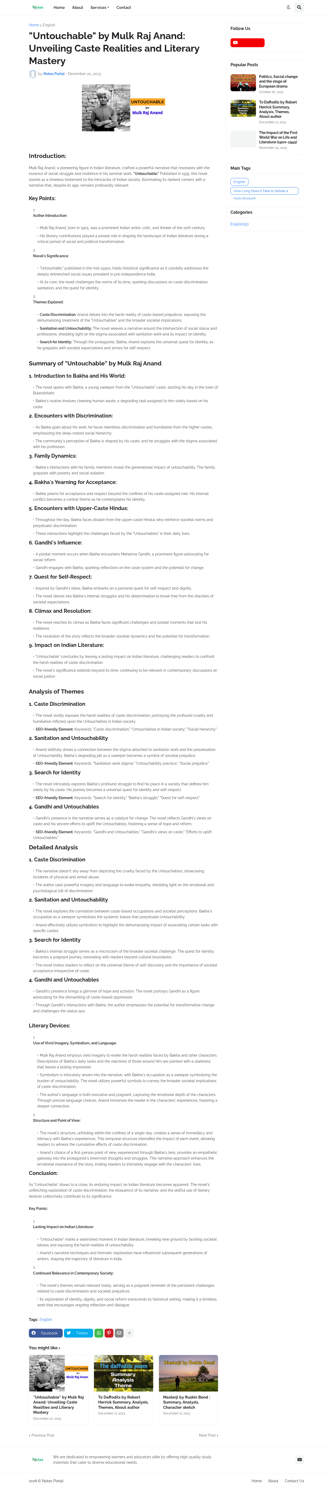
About (273, 1481)
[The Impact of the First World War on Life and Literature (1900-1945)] (243, 138)
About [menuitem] (77, 7)
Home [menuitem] (59, 7)
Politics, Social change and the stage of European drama (278, 81)
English (49, 25)
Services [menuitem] (98, 7)
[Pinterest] (109, 1333)
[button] (288, 8)
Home (34, 25)
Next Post (207, 1435)
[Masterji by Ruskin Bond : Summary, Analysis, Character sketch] (188, 1373)
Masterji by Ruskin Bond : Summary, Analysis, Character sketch (186, 1402)
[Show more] (129, 1333)
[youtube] (247, 42)
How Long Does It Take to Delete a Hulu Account (261, 192)
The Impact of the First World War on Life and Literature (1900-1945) (278, 137)
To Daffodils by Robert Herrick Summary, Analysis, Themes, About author (123, 1402)
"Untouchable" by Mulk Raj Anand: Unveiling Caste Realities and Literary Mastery (58, 1405)
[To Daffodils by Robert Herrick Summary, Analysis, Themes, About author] (123, 1373)
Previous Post (42, 1435)
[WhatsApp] (98, 1333)
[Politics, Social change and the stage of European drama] (243, 82)
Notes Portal (52, 1481)
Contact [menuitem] (124, 7)
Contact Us (294, 1481)
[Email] (119, 1333)
